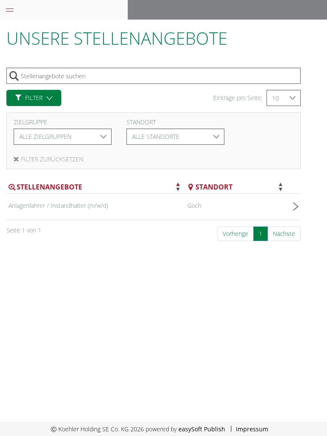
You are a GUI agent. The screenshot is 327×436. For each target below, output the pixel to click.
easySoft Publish (201, 429)
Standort (141, 122)
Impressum (252, 429)
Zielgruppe (30, 122)
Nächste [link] (284, 233)
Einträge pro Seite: (237, 98)
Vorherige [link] (235, 233)
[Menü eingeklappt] (9, 9)
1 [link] (260, 233)
